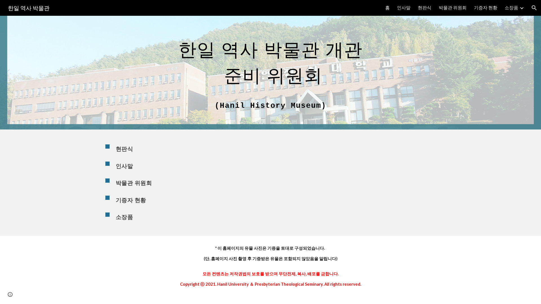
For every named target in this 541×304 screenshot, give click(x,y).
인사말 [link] (404, 7)
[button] (534, 8)
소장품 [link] (511, 7)
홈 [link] (387, 7)
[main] (270, 73)
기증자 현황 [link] (485, 7)
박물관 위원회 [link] (453, 7)
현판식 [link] (424, 7)
